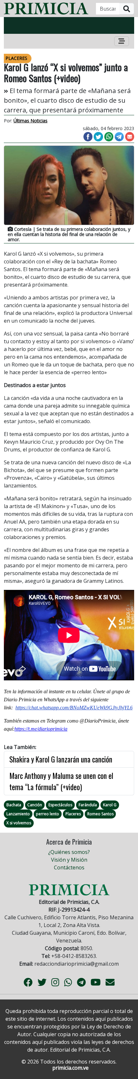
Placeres (73, 814)
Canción (34, 805)
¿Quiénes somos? (69, 852)
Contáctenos (69, 867)
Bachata (13, 805)
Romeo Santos (100, 814)
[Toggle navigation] (121, 41)
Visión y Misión (69, 859)
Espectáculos (60, 805)
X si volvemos (18, 823)
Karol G (109, 805)
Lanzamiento (18, 814)
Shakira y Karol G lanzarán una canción (60, 759)
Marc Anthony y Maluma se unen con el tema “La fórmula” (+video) (61, 781)
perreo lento (47, 814)
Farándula (88, 805)
